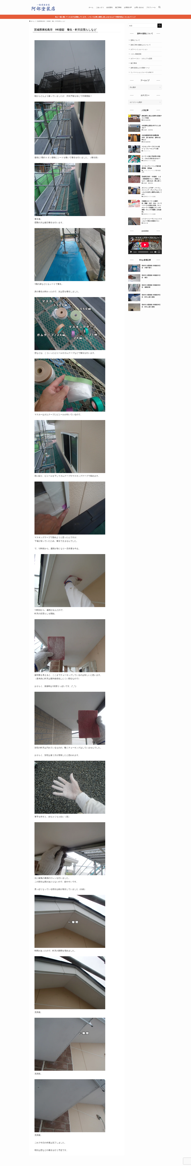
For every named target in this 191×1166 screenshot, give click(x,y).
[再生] (131, 252)
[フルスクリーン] (159, 252)
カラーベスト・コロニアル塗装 (141, 58)
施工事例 (134, 63)
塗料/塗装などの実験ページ (140, 68)
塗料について (135, 40)
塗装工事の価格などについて (141, 45)
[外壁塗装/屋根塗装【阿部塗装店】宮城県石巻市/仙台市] (43, 7)
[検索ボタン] (159, 7)
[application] (145, 244)
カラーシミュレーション (139, 49)
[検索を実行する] (159, 26)
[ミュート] (155, 252)
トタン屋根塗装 (136, 54)
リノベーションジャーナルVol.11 (142, 72)
